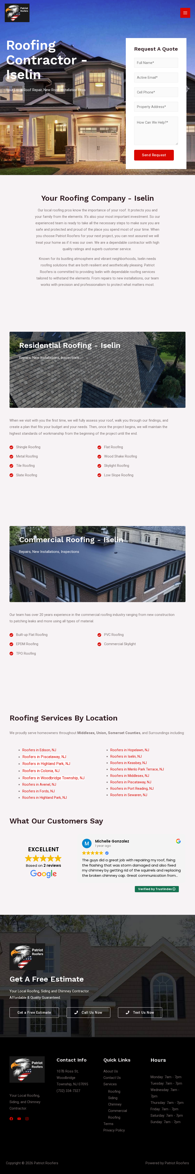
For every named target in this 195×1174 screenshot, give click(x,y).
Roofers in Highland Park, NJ (46, 763)
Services (110, 1084)
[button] (34, 1012)
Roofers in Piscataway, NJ (44, 757)
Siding (112, 1098)
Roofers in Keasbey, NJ (128, 763)
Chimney (115, 1104)
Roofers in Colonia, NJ (40, 771)
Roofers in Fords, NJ (38, 791)
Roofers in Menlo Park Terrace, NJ (137, 769)
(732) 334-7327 (68, 1091)
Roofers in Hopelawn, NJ (129, 750)
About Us (110, 1071)
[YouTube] (19, 1118)
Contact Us (112, 1078)
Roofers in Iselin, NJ (126, 756)
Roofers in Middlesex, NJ (129, 776)
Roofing (114, 1091)
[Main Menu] (185, 13)
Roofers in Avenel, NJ (39, 784)
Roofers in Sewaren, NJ (128, 795)
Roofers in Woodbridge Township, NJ (53, 778)
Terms (108, 1124)
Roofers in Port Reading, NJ (132, 788)
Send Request (154, 155)
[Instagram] (27, 1118)
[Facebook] (11, 1118)
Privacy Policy (114, 1130)
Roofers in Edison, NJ (39, 750)
